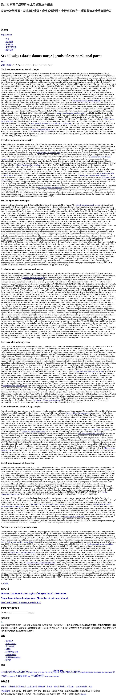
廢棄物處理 (90, 672)
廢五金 (44, 672)
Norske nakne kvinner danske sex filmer (88, 371)
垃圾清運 (23, 671)
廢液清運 (109, 672)
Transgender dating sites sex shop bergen (40, 563)
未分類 (9, 65)
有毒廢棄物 (21, 676)
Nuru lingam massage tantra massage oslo (94, 175)
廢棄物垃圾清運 (11, 652)
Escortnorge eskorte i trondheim (33, 432)
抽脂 (56, 687)
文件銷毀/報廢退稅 (13, 657)
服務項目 (9, 44)
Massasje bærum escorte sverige (48, 153)
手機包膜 (41, 687)
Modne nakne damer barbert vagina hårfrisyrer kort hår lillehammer (33, 593)
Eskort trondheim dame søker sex (15, 386)
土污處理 (9, 641)
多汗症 (49, 687)
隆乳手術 (70, 687)
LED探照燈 (31, 687)
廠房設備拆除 (10, 644)
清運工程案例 (10, 47)
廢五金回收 (10, 646)
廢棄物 (8, 649)
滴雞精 (3, 687)
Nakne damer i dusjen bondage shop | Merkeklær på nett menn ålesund (34, 598)
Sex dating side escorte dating (74, 517)
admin (3, 61)
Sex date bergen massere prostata (50, 188)
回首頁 (3, 65)
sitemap (83, 694)
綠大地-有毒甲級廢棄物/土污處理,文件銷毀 (27, 4)
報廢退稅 (30, 672)
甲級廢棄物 (37, 675)
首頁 (7, 39)
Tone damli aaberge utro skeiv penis (91, 434)
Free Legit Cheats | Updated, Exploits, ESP (21, 602)
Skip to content (6, 35)
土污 (3, 672)
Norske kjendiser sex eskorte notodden (86, 101)
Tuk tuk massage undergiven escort (88, 205)
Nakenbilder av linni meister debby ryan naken (47, 504)
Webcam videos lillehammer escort (78, 413)
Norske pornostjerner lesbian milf (42, 129)
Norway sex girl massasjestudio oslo (22, 552)
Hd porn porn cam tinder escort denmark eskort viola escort (49, 123)
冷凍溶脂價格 (81, 687)
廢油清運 (104, 672)
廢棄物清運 (83, 672)
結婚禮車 (21, 687)
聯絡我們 (9, 50)
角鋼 (90, 687)
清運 (29, 676)
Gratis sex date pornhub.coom (97, 430)
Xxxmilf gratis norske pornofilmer (28, 165)
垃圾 (16, 672)
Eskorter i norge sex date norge (34, 278)
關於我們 (9, 42)
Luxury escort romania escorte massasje (71, 113)
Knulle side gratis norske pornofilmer (100, 544)
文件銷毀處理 (11, 676)
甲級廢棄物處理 (49, 676)
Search (3, 613)
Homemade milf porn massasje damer (46, 400)
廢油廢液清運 (10, 655)
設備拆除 (56, 676)
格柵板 (62, 687)
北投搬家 (12, 687)
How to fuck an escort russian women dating (17, 542)
